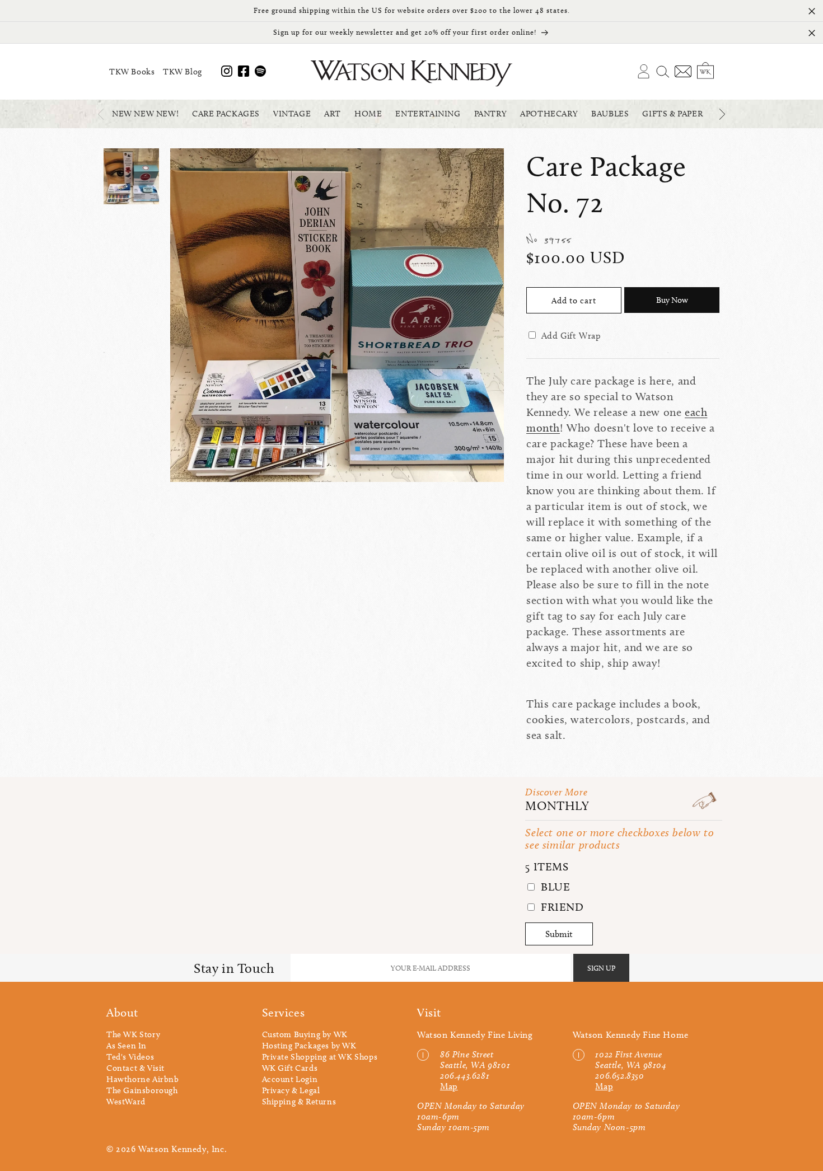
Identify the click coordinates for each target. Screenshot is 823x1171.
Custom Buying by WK (305, 1034)
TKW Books (132, 72)
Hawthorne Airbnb (142, 1079)
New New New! (145, 114)
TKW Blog (182, 72)
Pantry (490, 114)
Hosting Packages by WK (309, 1046)
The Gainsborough (142, 1090)
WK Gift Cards (290, 1068)
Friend (560, 907)
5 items (546, 866)
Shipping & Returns (299, 1102)
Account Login (290, 1079)
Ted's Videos (130, 1057)
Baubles (610, 114)
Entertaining (427, 114)
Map (449, 1086)
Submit (559, 934)
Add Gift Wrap (571, 335)
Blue (553, 886)
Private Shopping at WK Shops (320, 1057)
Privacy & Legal (291, 1090)
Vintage (292, 114)
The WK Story (133, 1034)
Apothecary (549, 114)
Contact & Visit (135, 1068)
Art (332, 114)
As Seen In (126, 1046)
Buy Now (672, 300)
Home (368, 114)
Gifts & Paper (672, 114)
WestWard (126, 1102)
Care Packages (226, 114)
